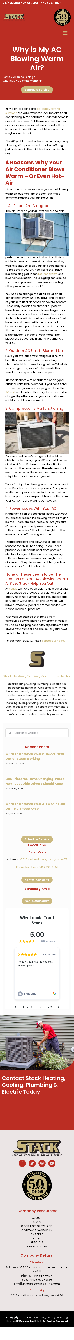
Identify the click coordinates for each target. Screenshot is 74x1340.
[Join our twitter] (32, 1163)
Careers (37, 1234)
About (37, 1218)
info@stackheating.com (41, 1284)
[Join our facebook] (22, 1163)
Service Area (37, 1246)
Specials (37, 1242)
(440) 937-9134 (50, 3)
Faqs (37, 1238)
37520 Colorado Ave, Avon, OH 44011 (43, 859)
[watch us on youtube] (52, 1163)
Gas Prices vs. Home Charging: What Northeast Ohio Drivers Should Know (34, 781)
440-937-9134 (42, 1275)
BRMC (37, 1321)
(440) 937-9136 (40, 1279)
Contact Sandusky (37, 1230)
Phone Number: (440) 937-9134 (37, 867)
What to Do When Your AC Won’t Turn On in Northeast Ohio (35, 806)
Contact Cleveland (37, 1226)
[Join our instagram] (42, 1163)
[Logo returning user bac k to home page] (19, 17)
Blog (37, 1222)
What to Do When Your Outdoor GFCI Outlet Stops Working (34, 756)
